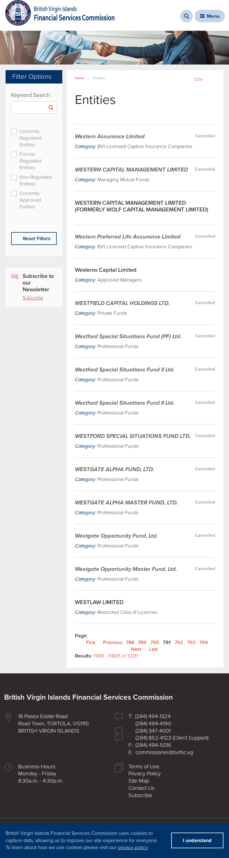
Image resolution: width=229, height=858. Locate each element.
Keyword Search (30, 95)
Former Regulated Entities (30, 161)
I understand (197, 840)
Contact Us (141, 788)
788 (130, 642)
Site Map (138, 781)
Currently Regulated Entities (30, 138)
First (90, 642)
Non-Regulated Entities (36, 180)
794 (203, 642)
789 (142, 642)
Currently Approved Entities (30, 200)
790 (154, 642)
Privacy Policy (144, 773)
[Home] (60, 13)
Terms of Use (143, 766)
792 (179, 642)
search (186, 16)
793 (191, 642)
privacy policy (133, 847)
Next (136, 649)
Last (153, 649)
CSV (198, 79)
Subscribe (33, 298)
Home (79, 78)
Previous (112, 642)
